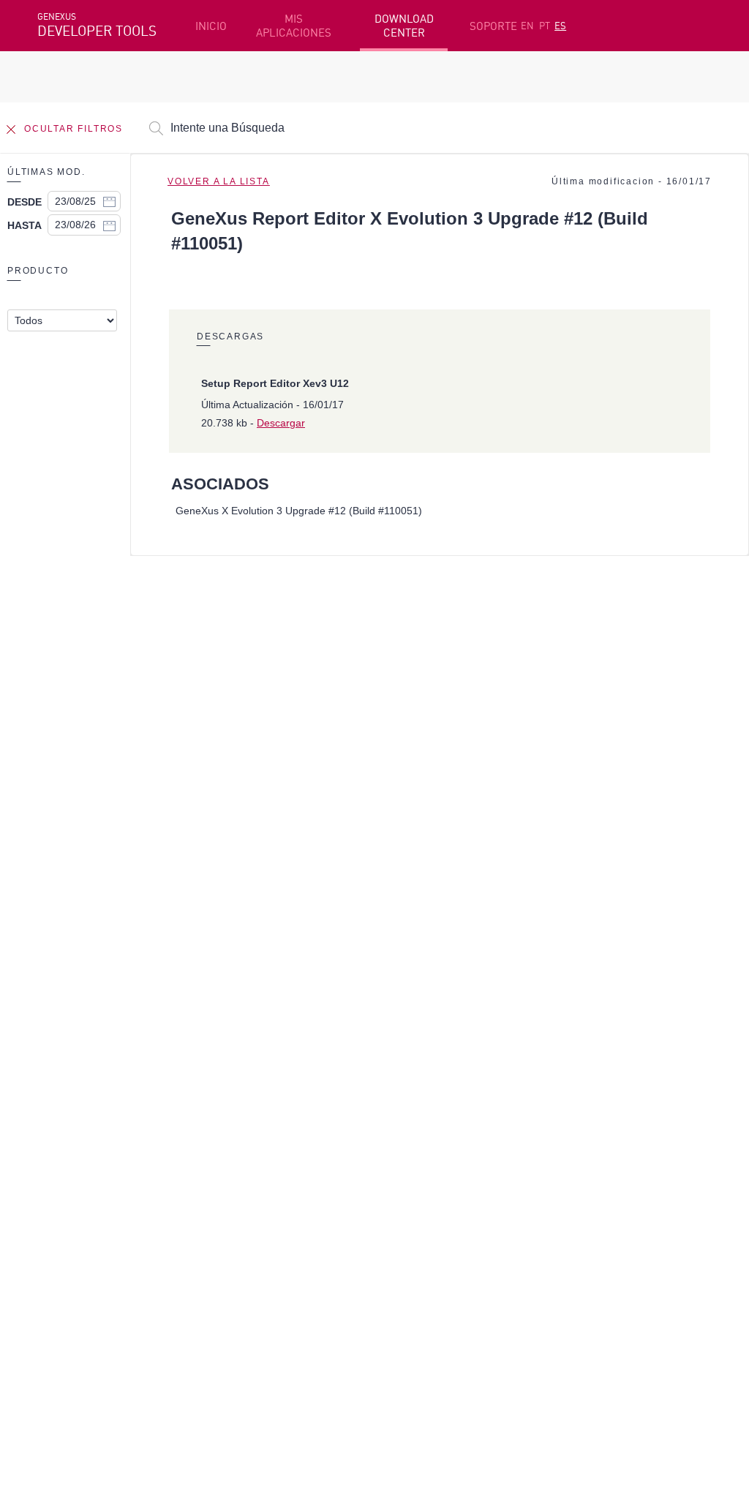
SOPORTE (493, 26)
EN (527, 25)
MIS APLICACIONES (293, 26)
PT (544, 25)
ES (560, 25)
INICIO (211, 26)
